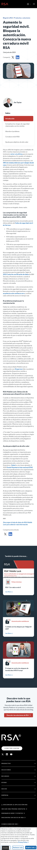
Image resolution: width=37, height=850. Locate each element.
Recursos (5, 776)
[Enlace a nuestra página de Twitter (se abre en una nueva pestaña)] (2, 754)
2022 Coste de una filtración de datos (16, 274)
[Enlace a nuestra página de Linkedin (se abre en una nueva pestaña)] (7, 754)
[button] (30, 4)
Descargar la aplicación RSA (15, 804)
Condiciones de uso (9, 824)
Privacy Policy (22, 842)
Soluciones (6, 769)
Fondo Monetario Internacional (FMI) (20, 467)
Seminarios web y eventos (12, 813)
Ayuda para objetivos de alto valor (16, 142)
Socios (4, 788)
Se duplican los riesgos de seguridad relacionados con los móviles (17, 125)
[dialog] (18, 838)
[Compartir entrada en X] (12, 57)
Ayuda (4, 782)
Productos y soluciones (22, 18)
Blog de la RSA (8, 18)
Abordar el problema (12, 131)
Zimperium (18, 369)
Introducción (9, 118)
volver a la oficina (16, 154)
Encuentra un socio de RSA (12, 817)
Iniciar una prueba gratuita (13, 809)
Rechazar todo (18, 847)
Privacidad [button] (5, 847)
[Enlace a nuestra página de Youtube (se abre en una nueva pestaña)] (11, 754)
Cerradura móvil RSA (12, 137)
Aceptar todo (30, 847)
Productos (6, 763)
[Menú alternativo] (34, 4)
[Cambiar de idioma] (28, 4)
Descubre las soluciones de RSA (18, 715)
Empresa (4, 795)
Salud (13, 465)
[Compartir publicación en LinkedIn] (17, 57)
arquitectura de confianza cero (14, 293)
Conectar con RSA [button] (11, 748)
